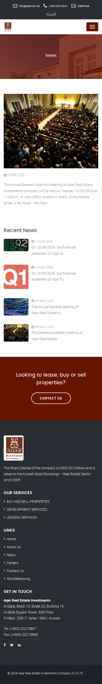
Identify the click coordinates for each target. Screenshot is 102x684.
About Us (14, 546)
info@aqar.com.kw (29, 6)
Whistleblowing (18, 578)
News (11, 554)
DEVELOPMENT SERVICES (27, 509)
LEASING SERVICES (22, 517)
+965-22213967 (58, 6)
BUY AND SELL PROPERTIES (28, 501)
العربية (51, 14)
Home (11, 539)
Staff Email (83, 6)
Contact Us (51, 398)
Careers (13, 562)
